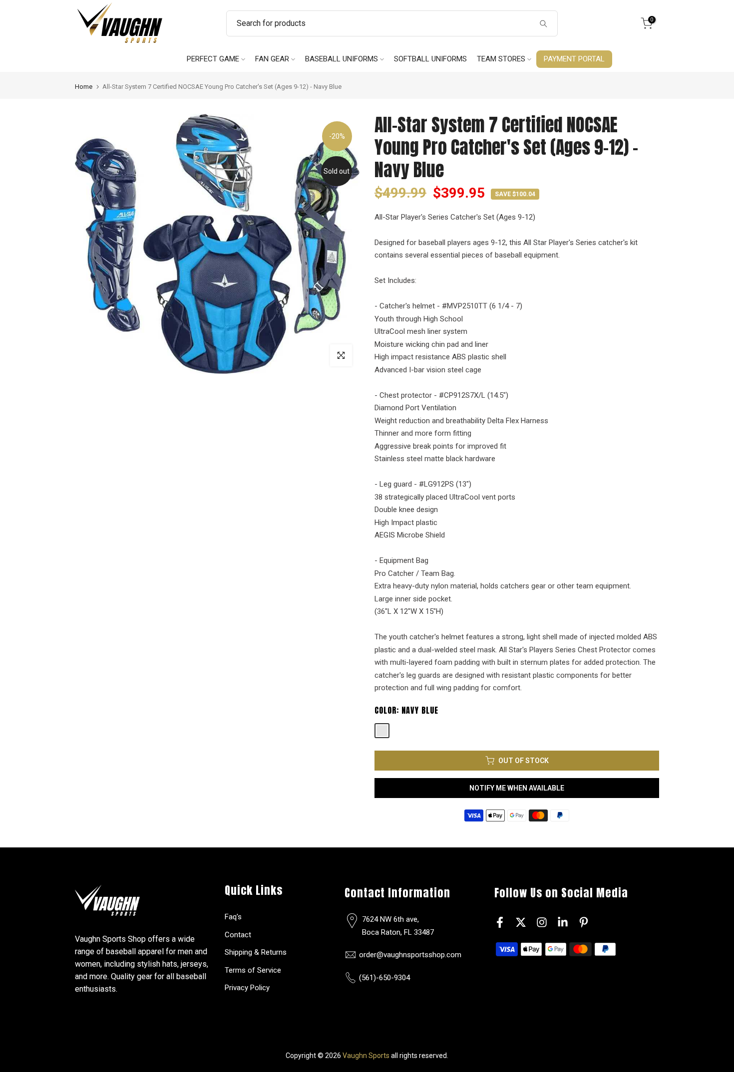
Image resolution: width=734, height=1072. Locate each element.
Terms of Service (253, 970)
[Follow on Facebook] (499, 922)
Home (83, 86)
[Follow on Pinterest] (583, 922)
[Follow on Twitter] (520, 922)
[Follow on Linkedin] (562, 922)
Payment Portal (574, 59)
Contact (238, 934)
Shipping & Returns (256, 952)
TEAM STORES (501, 59)
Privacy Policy (247, 987)
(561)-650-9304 (384, 977)
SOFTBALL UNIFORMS (430, 59)
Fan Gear (272, 59)
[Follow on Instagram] (541, 922)
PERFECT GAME (213, 59)
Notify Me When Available (516, 788)
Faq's (233, 916)
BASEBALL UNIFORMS (341, 59)
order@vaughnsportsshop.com (410, 954)
